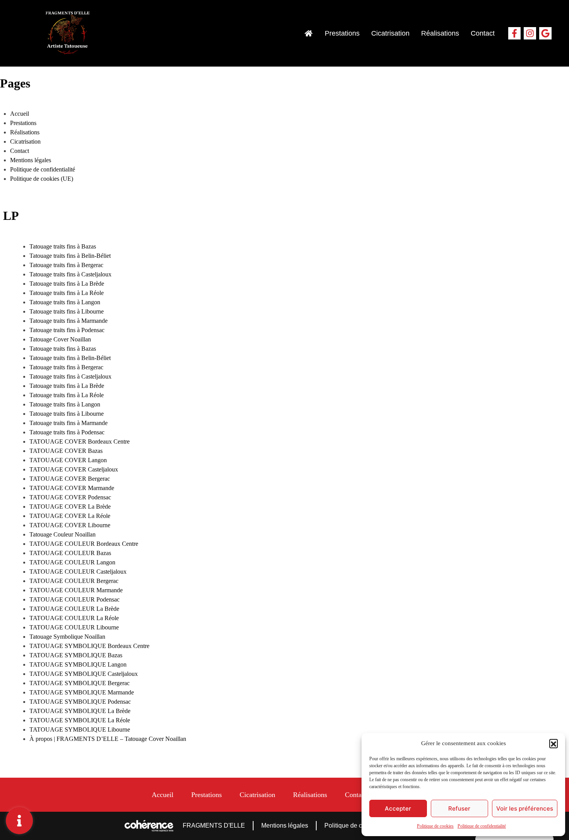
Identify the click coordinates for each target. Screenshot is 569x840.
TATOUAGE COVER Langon (68, 460)
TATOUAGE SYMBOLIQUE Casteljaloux (83, 673)
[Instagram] (530, 33)
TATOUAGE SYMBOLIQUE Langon (78, 664)
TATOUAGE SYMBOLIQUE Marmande (81, 692)
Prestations (342, 33)
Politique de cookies (435, 826)
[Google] (545, 33)
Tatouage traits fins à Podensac (67, 330)
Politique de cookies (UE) (41, 178)
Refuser (459, 808)
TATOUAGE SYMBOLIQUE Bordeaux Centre (89, 646)
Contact (483, 33)
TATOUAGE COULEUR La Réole (74, 618)
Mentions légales (30, 160)
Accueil (19, 113)
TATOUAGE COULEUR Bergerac (73, 581)
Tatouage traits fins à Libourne (66, 311)
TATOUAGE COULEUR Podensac (74, 599)
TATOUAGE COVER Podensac (70, 497)
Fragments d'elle (214, 825)
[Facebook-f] (514, 33)
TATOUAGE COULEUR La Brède (74, 608)
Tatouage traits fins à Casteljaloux (70, 274)
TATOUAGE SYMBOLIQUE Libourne (79, 729)
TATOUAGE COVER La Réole (69, 516)
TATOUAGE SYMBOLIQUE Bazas (75, 655)
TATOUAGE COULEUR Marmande (76, 590)
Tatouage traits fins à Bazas (62, 246)
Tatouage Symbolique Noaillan (67, 636)
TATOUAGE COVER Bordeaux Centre (79, 441)
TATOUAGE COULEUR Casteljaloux (78, 571)
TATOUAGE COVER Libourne (69, 525)
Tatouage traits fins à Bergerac (66, 265)
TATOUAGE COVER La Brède (70, 506)
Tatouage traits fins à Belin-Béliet (70, 255)
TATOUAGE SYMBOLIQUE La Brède (79, 711)
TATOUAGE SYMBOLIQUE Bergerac (79, 683)
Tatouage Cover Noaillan (60, 339)
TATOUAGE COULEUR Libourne (74, 627)
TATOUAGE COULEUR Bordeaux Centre (83, 543)
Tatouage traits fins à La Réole (66, 293)
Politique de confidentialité (482, 826)
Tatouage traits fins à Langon (64, 302)
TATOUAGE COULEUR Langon (72, 562)
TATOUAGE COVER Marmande (71, 488)
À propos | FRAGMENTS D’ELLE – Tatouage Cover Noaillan (107, 738)
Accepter (398, 808)
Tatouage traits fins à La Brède (66, 283)
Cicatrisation (390, 33)
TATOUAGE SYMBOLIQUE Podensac (80, 701)
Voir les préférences (524, 808)
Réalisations (440, 33)
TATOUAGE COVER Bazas (66, 450)
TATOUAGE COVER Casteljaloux (73, 469)
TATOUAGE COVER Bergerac (69, 478)
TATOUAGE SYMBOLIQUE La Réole (79, 720)
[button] (553, 743)
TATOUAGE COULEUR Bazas (70, 553)
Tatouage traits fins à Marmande (68, 320)
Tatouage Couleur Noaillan (62, 534)
